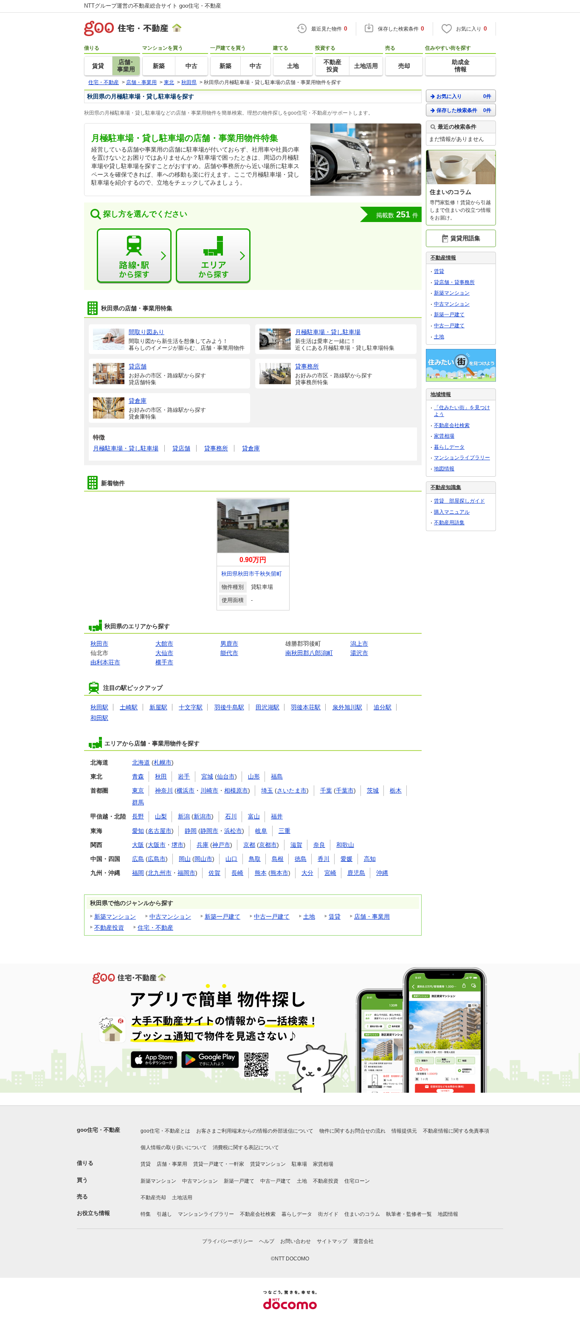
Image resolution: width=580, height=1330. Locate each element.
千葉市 (345, 790)
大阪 (138, 844)
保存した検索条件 (463, 110)
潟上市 (359, 643)
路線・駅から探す (134, 256)
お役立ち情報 (93, 1213)
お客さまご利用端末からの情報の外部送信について (254, 1131)
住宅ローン (357, 1181)
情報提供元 (404, 1131)
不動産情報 (443, 258)
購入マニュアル (452, 512)
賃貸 (335, 916)
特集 (146, 1214)
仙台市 (226, 776)
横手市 (164, 662)
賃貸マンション (268, 1164)
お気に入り (463, 96)
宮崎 (330, 872)
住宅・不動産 (155, 927)
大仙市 (164, 653)
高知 (370, 858)
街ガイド (328, 1214)
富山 (254, 816)
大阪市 (157, 844)
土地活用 (182, 1198)
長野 (138, 816)
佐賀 (214, 872)
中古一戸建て (272, 916)
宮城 (207, 776)
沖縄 (382, 872)
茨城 (373, 790)
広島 (138, 858)
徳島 (301, 858)
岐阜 (261, 830)
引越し (164, 1214)
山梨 (161, 816)
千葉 (326, 790)
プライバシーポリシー (227, 1241)
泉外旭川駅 (347, 707)
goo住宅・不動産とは (165, 1131)
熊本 (261, 872)
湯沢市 (359, 653)
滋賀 (296, 844)
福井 (277, 816)
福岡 (138, 872)
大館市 (164, 643)
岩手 (184, 776)
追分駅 (382, 707)
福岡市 (186, 872)
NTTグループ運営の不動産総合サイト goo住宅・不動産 (152, 6)
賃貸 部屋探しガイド (459, 501)
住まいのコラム (362, 1214)
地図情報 (444, 469)
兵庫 (202, 844)
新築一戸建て (222, 916)
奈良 (319, 844)
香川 (323, 858)
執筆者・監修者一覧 (409, 1214)
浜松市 (233, 830)
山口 (231, 858)
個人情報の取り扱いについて (174, 1147)
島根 (278, 858)
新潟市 (202, 816)
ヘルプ (266, 1241)
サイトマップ (332, 1241)
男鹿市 (229, 643)
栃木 (396, 790)
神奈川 (164, 790)
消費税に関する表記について (246, 1147)
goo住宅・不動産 (98, 1130)
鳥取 (255, 858)
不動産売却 (153, 1198)
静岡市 (209, 830)
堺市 (177, 844)
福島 (277, 776)
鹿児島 (356, 872)
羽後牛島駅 (229, 707)
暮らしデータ (449, 447)
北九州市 (160, 872)
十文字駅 (191, 707)
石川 (231, 816)
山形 (254, 776)
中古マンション (170, 916)
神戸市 (221, 844)
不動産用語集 (449, 523)
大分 (307, 872)
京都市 (268, 844)
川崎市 (209, 790)
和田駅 (99, 717)
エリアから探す (213, 256)
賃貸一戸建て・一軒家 (218, 1164)
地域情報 (441, 394)
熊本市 (279, 872)
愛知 (138, 830)
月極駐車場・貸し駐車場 (125, 448)
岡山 (185, 858)
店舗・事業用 (372, 916)
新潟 (184, 816)
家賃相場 (444, 436)
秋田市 (99, 643)
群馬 (138, 802)
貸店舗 (181, 448)
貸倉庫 (251, 448)
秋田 (161, 776)
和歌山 (345, 844)
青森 (138, 776)
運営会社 (363, 1241)
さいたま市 (292, 790)
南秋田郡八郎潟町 (309, 653)
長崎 (237, 872)
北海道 (141, 762)
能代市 (229, 653)
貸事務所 (216, 448)
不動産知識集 (446, 487)
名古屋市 (160, 830)
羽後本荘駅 (306, 707)
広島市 (157, 858)
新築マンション (115, 916)
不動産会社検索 (452, 425)
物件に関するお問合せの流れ (352, 1131)
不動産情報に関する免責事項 (456, 1131)
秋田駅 (99, 707)
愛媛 (346, 858)
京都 (249, 844)
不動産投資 (109, 927)
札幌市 (163, 762)
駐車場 (299, 1164)
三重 (284, 830)
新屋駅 (158, 707)
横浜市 (185, 790)
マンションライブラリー (462, 458)
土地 (309, 916)
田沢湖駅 (267, 707)
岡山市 (203, 858)
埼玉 (267, 790)
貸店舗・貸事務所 (454, 282)
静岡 (191, 830)
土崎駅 (129, 707)
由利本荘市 (105, 662)
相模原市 (236, 790)
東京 (138, 790)
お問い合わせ (295, 1241)
